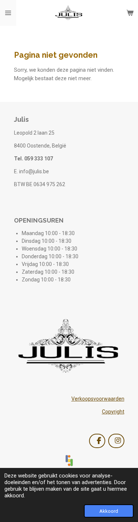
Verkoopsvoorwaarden (97, 399)
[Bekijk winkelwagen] (130, 13)
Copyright (113, 412)
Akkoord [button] (108, 511)
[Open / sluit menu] (8, 13)
